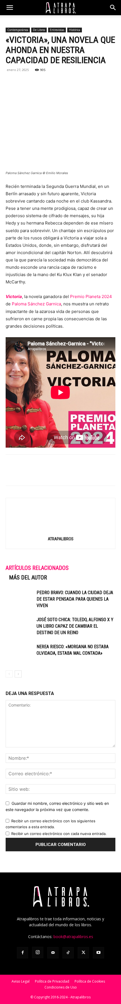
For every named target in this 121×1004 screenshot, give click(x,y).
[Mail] (53, 952)
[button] (10, 7)
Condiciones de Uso (60, 987)
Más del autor (28, 577)
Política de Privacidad (52, 981)
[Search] (113, 7)
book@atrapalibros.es (73, 936)
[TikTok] (68, 952)
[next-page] (18, 674)
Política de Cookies (90, 981)
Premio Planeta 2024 (91, 296)
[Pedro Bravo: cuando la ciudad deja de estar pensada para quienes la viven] (20, 599)
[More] (76, 82)
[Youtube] (98, 952)
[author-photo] (60, 530)
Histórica (74, 30)
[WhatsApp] (37, 82)
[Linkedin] (50, 82)
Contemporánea (17, 30)
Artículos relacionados (37, 568)
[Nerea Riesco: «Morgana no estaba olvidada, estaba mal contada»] (20, 653)
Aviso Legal (21, 981)
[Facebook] (11, 82)
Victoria (14, 296)
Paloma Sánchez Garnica (36, 303)
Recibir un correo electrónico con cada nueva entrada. (59, 833)
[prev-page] (9, 674)
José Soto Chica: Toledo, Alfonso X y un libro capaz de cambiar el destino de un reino (75, 626)
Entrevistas (57, 30)
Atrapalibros (60, 538)
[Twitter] (24, 82)
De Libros (39, 30)
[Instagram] (37, 952)
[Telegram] (63, 82)
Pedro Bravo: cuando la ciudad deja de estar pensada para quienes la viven (75, 599)
